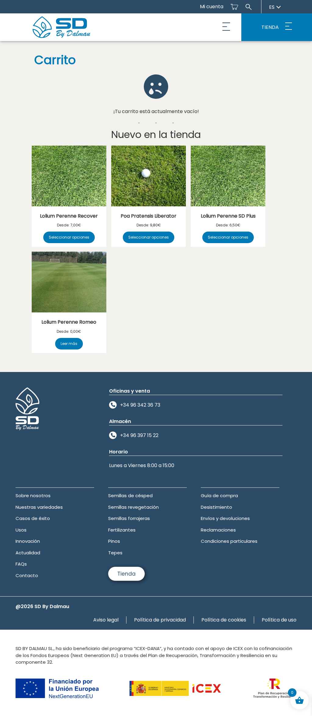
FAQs (21, 564)
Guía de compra (219, 495)
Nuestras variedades (39, 507)
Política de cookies (223, 619)
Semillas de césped (130, 495)
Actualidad (28, 552)
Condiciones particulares (229, 541)
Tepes (115, 552)
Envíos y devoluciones (225, 518)
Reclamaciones (218, 530)
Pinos (114, 541)
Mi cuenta (211, 6)
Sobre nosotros (33, 495)
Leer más (69, 343)
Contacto (27, 575)
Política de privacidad (160, 619)
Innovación (28, 541)
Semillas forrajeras (129, 518)
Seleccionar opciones (69, 237)
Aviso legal (106, 619)
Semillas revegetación (133, 507)
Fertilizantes (122, 530)
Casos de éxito (33, 518)
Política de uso (279, 619)
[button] (226, 27)
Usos (21, 530)
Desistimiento (216, 507)
